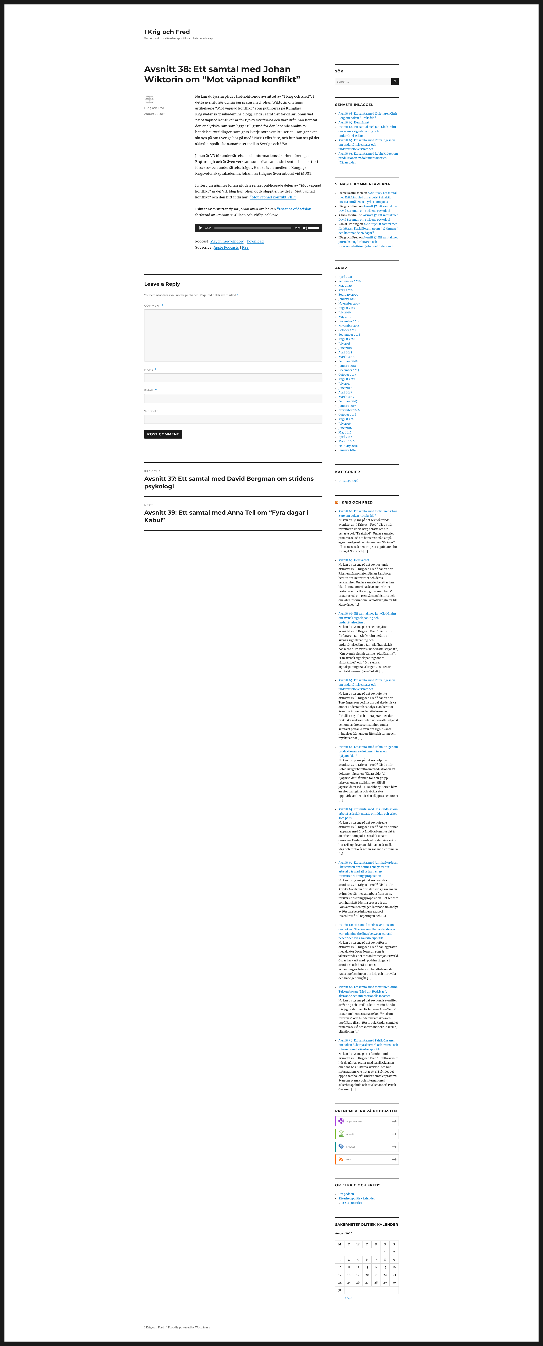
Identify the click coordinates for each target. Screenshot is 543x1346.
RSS (245, 247)
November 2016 (349, 410)
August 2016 (347, 419)
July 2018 (345, 343)
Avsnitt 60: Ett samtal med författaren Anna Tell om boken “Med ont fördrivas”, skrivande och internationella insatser (368, 991)
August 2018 (347, 339)
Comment (154, 305)
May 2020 (345, 286)
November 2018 (349, 326)
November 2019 (349, 303)
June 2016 (345, 428)
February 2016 (348, 446)
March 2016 (347, 441)
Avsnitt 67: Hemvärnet (354, 122)
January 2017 (347, 406)
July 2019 (345, 312)
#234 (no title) (352, 1203)
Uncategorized (348, 481)
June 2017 (345, 388)
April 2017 (345, 392)
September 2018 (349, 334)
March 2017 (346, 397)
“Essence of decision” (295, 209)
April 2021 (345, 277)
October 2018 (347, 330)
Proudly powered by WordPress (189, 1327)
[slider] (314, 227)
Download (255, 241)
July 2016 (345, 423)
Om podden (346, 1194)
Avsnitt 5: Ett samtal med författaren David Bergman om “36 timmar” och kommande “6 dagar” (368, 228)
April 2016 (345, 437)
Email (150, 390)
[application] (258, 228)
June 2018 (345, 348)
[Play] (201, 228)
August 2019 (347, 308)
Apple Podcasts (226, 247)
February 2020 (348, 294)
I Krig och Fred (167, 31)
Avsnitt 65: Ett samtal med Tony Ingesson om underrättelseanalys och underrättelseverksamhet (367, 144)
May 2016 (345, 432)
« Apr (348, 1298)
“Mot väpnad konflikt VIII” (273, 197)
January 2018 (347, 366)
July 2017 (345, 383)
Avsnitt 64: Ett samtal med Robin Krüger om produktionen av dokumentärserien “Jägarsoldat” (368, 158)
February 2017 (348, 401)
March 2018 (346, 357)
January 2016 (347, 450)
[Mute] (305, 228)
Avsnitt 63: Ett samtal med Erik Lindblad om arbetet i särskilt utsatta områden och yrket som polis (368, 197)
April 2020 (346, 290)
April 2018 (345, 352)
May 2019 (345, 317)
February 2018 (348, 361)
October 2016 (347, 415)
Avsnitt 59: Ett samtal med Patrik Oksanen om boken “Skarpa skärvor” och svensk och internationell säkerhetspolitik (368, 1045)
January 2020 (347, 299)
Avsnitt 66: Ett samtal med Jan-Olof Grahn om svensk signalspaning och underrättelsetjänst (367, 131)
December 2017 (349, 370)
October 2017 (347, 375)
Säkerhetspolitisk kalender (357, 1198)
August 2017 (347, 379)
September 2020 (350, 281)
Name (150, 369)
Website (151, 411)
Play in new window (227, 241)
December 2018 (349, 321)
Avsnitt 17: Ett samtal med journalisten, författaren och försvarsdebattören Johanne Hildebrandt (368, 242)
